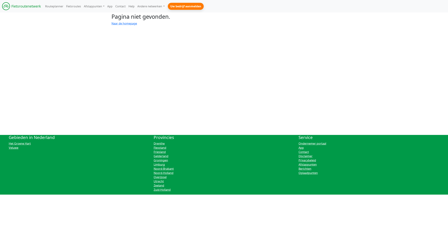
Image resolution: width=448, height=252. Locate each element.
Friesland (160, 152)
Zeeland (159, 185)
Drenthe (159, 143)
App (301, 148)
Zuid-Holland (162, 190)
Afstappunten (308, 164)
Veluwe (13, 148)
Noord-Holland (163, 173)
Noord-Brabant (164, 169)
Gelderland (161, 156)
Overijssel (160, 177)
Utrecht (159, 181)
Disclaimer (306, 156)
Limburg (159, 164)
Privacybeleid (307, 160)
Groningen (161, 160)
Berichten (305, 169)
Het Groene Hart (20, 143)
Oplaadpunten (308, 173)
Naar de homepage (124, 23)
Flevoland (160, 148)
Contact (304, 152)
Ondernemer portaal (312, 143)
